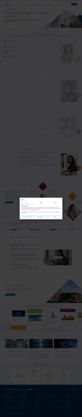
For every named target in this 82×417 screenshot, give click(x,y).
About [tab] (55, 202)
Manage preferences (40, 216)
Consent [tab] (26, 202)
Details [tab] (41, 202)
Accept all (54, 216)
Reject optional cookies (27, 216)
